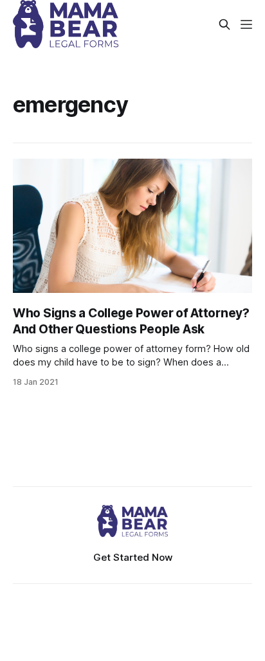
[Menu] (246, 24)
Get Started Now (132, 557)
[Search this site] (224, 24)
